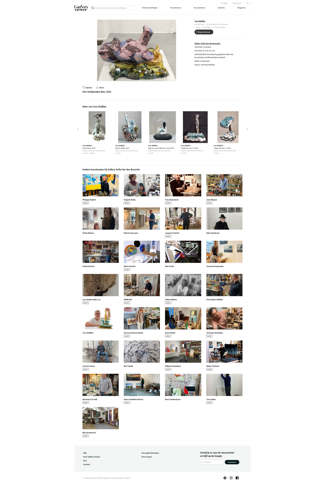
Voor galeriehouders (150, 453)
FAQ (85, 453)
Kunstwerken (199, 7)
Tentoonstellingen (150, 7)
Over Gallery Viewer (91, 456)
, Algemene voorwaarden (112, 478)
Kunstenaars (175, 7)
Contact (86, 464)
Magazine (242, 7)
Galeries (221, 7)
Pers (85, 460)
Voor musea (146, 456)
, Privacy (126, 478)
